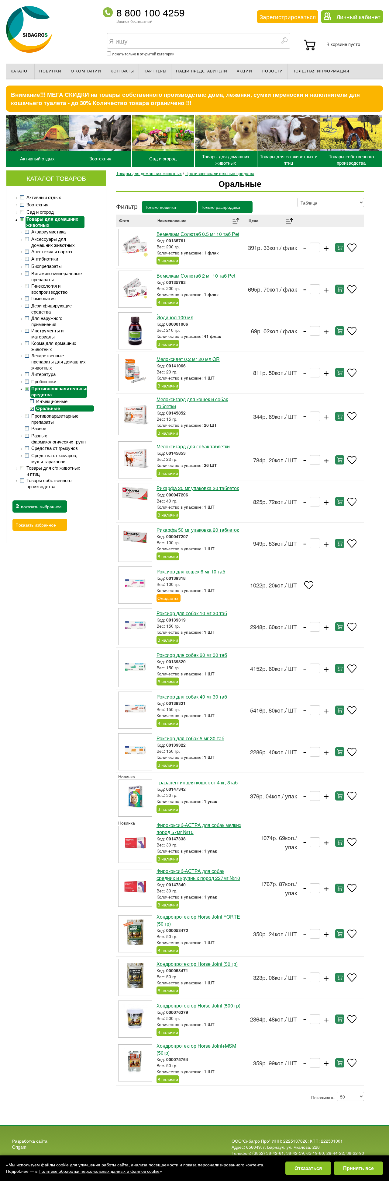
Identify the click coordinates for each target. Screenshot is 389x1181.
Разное (38, 428)
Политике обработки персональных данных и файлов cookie (99, 1171)
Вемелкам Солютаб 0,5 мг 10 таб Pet (198, 233)
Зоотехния (100, 158)
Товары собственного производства (351, 159)
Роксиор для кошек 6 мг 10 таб (191, 571)
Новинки (50, 71)
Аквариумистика (48, 232)
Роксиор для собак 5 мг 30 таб (190, 738)
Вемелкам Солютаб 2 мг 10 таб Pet (196, 275)
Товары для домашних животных (226, 159)
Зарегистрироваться (288, 17)
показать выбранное (41, 506)
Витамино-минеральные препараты (56, 276)
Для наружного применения (46, 321)
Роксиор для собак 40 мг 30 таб (192, 696)
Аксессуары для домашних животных (53, 242)
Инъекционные (51, 401)
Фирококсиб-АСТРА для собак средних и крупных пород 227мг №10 (198, 874)
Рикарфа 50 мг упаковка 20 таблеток (198, 529)
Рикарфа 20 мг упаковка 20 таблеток (198, 488)
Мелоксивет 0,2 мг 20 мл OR (188, 359)
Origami (19, 1147)
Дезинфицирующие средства (51, 309)
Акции (244, 71)
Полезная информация (320, 71)
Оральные (48, 408)
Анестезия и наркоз (51, 251)
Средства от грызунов (54, 448)
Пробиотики (43, 381)
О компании (86, 71)
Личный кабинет (358, 17)
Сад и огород (163, 158)
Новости (272, 71)
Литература (43, 374)
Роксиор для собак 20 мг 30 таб (192, 654)
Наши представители (201, 71)
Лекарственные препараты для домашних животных (58, 361)
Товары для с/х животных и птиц (288, 159)
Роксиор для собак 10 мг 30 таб (192, 613)
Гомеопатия (43, 298)
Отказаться (308, 1168)
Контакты (122, 71)
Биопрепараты (46, 266)
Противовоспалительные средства (59, 392)
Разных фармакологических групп (58, 439)
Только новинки (160, 207)
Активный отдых (37, 158)
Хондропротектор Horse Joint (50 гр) (197, 963)
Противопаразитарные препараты (54, 419)
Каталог (20, 71)
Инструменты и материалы (47, 334)
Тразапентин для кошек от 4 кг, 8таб (197, 782)
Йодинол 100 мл (175, 317)
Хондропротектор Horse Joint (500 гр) (198, 1005)
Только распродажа (220, 207)
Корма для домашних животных (53, 346)
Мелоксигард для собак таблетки (193, 446)
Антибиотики (44, 259)
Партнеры (155, 71)
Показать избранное (35, 525)
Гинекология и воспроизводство (49, 289)
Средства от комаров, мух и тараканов (54, 458)
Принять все (358, 1168)
